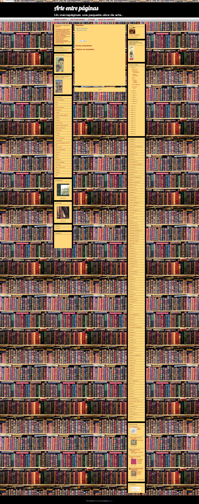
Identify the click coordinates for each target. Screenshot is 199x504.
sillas (130, 388)
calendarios (132, 189)
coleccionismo (132, 205)
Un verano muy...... (134, 87)
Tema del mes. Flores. (134, 401)
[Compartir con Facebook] (84, 41)
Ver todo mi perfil (133, 37)
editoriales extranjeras (134, 230)
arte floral (131, 159)
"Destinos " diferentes (135, 75)
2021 (132, 114)
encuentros (132, 253)
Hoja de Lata (58, 147)
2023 (132, 110)
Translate (57, 228)
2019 (132, 118)
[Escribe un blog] (81, 41)
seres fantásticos (133, 380)
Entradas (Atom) (103, 94)
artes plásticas (132, 161)
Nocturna (57, 152)
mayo (133, 95)
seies (130, 378)
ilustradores (132, 289)
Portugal (131, 363)
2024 (132, 108)
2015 (132, 127)
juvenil (130, 307)
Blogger (110, 501)
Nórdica (57, 154)
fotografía (131, 279)
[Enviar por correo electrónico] (80, 41)
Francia (131, 281)
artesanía (131, 169)
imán (130, 291)
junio (133, 92)
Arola (56, 104)
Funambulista (58, 140)
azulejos (131, 174)
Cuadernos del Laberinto (61, 115)
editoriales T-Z (132, 238)
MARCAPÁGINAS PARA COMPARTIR (137, 469)
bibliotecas (131, 184)
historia (131, 286)
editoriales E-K (132, 228)
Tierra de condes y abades (135, 81)
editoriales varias (133, 240)
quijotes (131, 370)
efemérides (132, 243)
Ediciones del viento (60, 127)
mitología (131, 335)
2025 (132, 106)
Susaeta (57, 169)
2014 (132, 129)
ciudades (131, 200)
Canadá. (131, 195)
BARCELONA (140, 440)
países (130, 357)
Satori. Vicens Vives (60, 167)
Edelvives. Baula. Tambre (61, 125)
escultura (131, 256)
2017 (132, 123)
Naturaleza (132, 347)
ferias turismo (132, 273)
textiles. (131, 403)
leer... (130, 312)
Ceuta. (133, 77)
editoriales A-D (132, 225)
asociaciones (132, 172)
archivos (131, 151)
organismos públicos (134, 355)
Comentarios (134, 490)
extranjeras (132, 263)
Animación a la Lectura (134, 146)
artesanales (132, 167)
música (131, 345)
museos (131, 342)
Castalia (57, 112)
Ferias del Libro (133, 271)
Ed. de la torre (58, 122)
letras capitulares (133, 314)
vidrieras (131, 419)
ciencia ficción (132, 197)
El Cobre (57, 133)
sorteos (131, 391)
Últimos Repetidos (82, 28)
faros (130, 268)
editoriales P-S (132, 235)
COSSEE (91, 19)
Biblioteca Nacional (134, 182)
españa (131, 258)
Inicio (100, 89)
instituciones (132, 299)
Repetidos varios (81, 30)
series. (130, 385)
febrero (134, 101)
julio (133, 90)
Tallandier (57, 172)
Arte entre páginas (76, 8)
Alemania (131, 144)
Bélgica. (131, 179)
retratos (131, 375)
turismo (131, 408)
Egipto (130, 245)
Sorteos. (131, 393)
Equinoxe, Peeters (59, 138)
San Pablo (57, 164)
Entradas (133, 487)
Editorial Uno (58, 130)
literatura (131, 319)
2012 (132, 133)
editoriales (131, 222)
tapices (131, 396)
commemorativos (133, 210)
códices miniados (133, 202)
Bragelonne (58, 110)
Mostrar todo (141, 479)
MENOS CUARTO (60, 19)
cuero (130, 215)
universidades (132, 413)
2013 (132, 131)
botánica (131, 187)
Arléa (56, 102)
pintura (131, 360)
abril (133, 97)
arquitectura (132, 154)
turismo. (131, 411)
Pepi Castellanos (135, 34)
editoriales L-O (132, 233)
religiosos (131, 373)
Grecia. (131, 284)
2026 (132, 67)
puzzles (131, 368)
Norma (57, 157)
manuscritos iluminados (135, 327)
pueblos (131, 365)
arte (130, 156)
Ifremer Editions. (136, 84)
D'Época (57, 117)
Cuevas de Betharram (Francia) (139, 473)
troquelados (132, 406)
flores (130, 276)
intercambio (132, 301)
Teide (56, 175)
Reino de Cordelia (59, 162)
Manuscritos (132, 324)
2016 (132, 125)
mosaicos (131, 340)
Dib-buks (57, 120)
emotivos (131, 250)
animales (131, 149)
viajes (130, 416)
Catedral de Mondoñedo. (135, 71)
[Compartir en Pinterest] (85, 41)
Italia (130, 304)
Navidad (131, 350)
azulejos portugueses (134, 177)
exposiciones (132, 261)
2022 (132, 112)
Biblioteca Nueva (59, 107)
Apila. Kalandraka (59, 99)
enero (133, 103)
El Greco (131, 248)
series (130, 383)
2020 (132, 116)
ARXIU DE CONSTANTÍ (106, 19)
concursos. (132, 212)
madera (131, 322)
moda (130, 337)
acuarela (131, 141)
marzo (134, 99)
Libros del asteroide (60, 149)
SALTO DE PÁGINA (77, 19)
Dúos (130, 220)
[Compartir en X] (82, 41)
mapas (131, 329)
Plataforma (58, 159)
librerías (131, 317)
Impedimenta (63, 198)
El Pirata (57, 135)
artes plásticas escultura (135, 164)
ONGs (130, 352)
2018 (132, 121)
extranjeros (132, 266)
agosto (134, 69)
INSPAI (131, 296)
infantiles (131, 294)
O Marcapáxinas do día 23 (137, 452)
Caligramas (132, 192)
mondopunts (134, 426)
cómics (131, 207)
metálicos (131, 332)
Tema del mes (132, 398)
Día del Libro (132, 217)
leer (130, 309)
